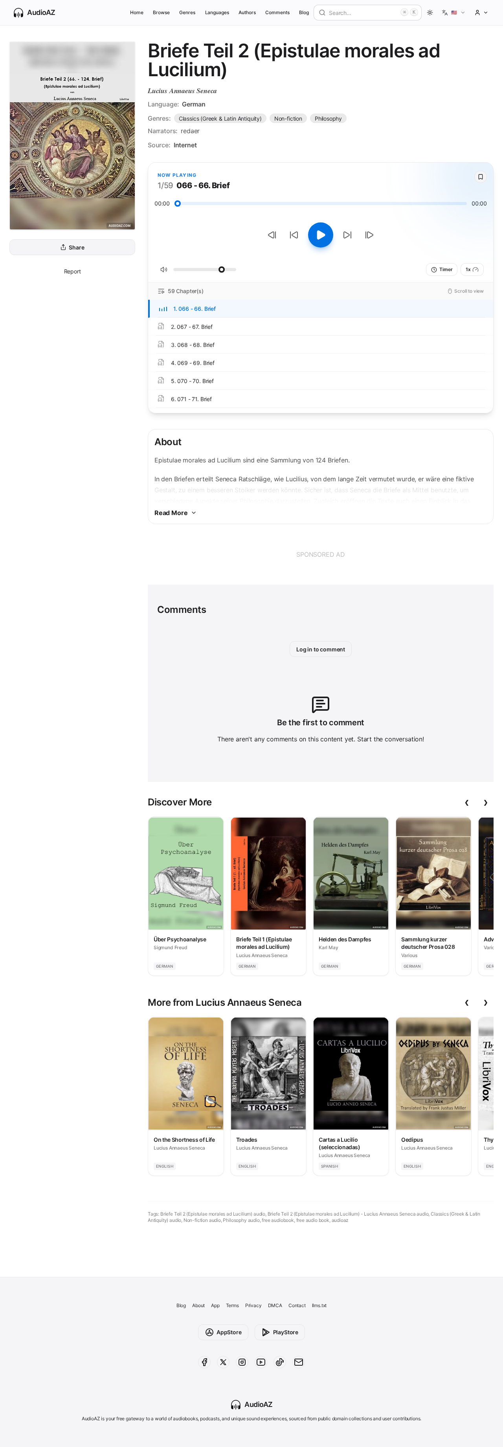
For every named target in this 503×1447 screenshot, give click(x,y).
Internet (185, 145)
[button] (453, 12)
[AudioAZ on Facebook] (204, 1362)
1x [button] (468, 269)
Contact (297, 1305)
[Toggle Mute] (164, 269)
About (198, 1305)
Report (72, 271)
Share (76, 247)
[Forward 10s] (347, 235)
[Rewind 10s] (294, 235)
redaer (190, 131)
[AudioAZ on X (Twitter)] (223, 1362)
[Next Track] (369, 235)
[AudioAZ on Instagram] (242, 1362)
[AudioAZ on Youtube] (261, 1362)
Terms (232, 1305)
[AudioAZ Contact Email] (298, 1362)
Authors (247, 12)
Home (136, 12)
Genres (187, 12)
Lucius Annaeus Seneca (182, 90)
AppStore (229, 1332)
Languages (217, 12)
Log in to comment (320, 649)
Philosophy (328, 118)
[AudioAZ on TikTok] (280, 1362)
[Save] (480, 177)
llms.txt (319, 1305)
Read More (170, 513)
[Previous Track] (272, 235)
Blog (304, 12)
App (215, 1305)
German (193, 104)
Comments (277, 12)
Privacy (253, 1305)
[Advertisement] (321, 554)
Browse (161, 12)
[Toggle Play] (320, 235)
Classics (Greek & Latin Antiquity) (220, 118)
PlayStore (285, 1332)
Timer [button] (445, 269)
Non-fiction (288, 118)
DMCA (275, 1305)
